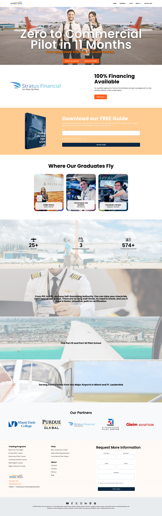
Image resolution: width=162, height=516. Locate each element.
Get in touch (101, 145)
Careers (54, 469)
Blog (52, 475)
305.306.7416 (13, 481)
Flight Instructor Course (17, 466)
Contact (54, 465)
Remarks (116, 472)
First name (107, 453)
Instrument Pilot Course (17, 456)
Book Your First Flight (16, 450)
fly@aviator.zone (15, 484)
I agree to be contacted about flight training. (76, 138)
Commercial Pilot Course (18, 460)
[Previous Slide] (30, 192)
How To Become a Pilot (59, 450)
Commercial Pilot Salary (60, 456)
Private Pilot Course (16, 453)
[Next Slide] (131, 192)
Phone (126, 463)
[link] (16, 3)
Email (64, 129)
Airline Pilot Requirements (60, 453)
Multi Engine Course (16, 463)
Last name (126, 453)
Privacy (53, 472)
